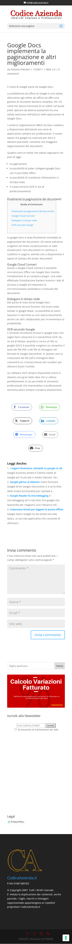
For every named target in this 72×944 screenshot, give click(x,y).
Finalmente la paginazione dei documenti (33, 211)
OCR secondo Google (22, 225)
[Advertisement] (36, 773)
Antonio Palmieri (20, 69)
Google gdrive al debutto (25, 482)
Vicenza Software (41, 939)
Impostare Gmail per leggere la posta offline (36, 509)
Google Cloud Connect (23, 215)
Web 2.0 (50, 69)
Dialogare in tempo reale (24, 220)
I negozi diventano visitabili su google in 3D (36, 468)
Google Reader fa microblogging (29, 495)
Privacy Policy (17, 822)
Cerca (59, 666)
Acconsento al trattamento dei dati (37, 729)
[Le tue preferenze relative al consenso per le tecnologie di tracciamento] (66, 938)
